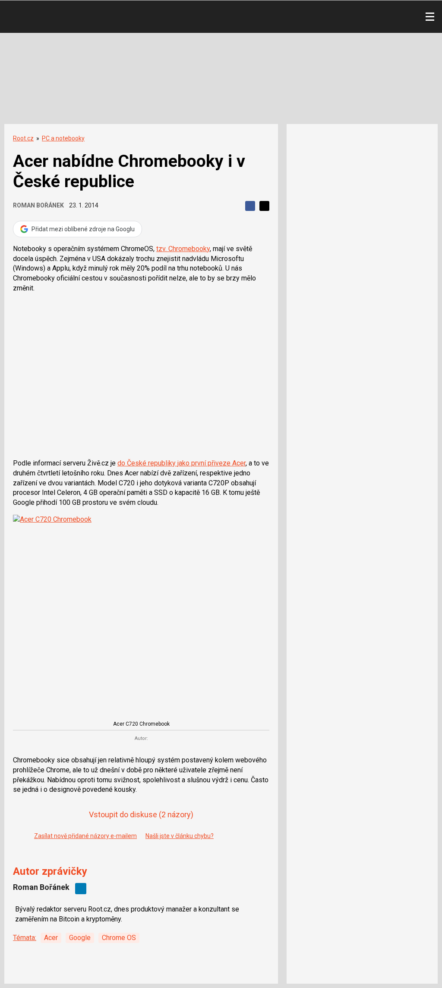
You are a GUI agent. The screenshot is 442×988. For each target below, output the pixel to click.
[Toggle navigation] (430, 17)
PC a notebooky (63, 138)
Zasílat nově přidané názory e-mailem (85, 835)
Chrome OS (119, 938)
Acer (51, 938)
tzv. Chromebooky (183, 249)
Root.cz (23, 138)
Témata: (24, 938)
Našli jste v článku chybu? (179, 835)
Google (80, 938)
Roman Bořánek (38, 205)
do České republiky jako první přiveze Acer (181, 463)
